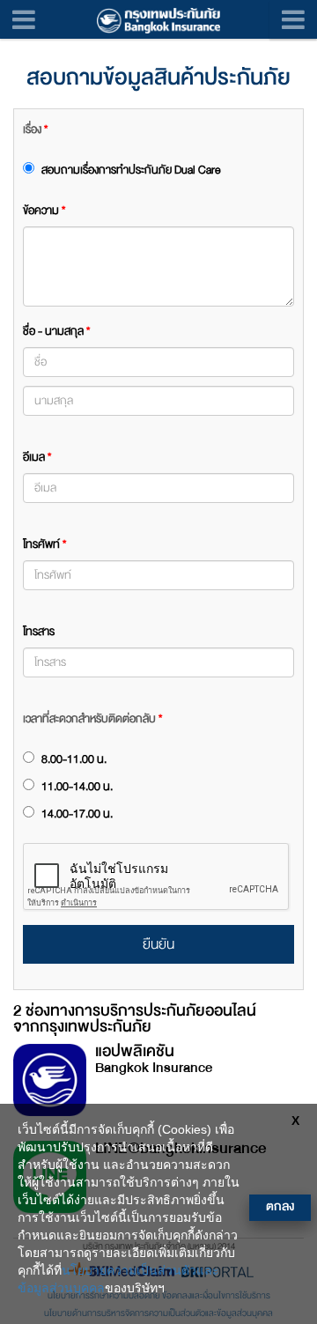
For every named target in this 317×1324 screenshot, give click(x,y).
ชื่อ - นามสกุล (56, 331)
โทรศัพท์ (44, 544)
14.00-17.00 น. (76, 814)
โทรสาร (39, 631)
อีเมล (37, 457)
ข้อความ (44, 210)
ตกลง (280, 1206)
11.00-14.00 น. (76, 786)
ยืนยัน (158, 944)
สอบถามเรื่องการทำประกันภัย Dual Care (130, 170)
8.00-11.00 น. (73, 759)
